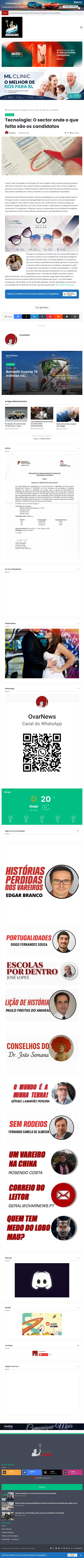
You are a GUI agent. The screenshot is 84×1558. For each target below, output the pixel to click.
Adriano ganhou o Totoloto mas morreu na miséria (35, 1493)
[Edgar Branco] (42, 884)
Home (8, 110)
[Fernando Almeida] (42, 1127)
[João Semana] (42, 1050)
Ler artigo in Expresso (65, 285)
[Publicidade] (42, 678)
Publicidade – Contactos (10, 1539)
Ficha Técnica (6, 1529)
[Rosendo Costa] (42, 1162)
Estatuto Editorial (8, 1532)
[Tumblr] (42, 316)
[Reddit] (58, 316)
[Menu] (81, 28)
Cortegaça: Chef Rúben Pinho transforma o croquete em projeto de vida (25, 374)
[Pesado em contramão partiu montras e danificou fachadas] (8, 1516)
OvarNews (12, 133)
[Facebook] (18, 316)
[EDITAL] (42, 506)
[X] (26, 316)
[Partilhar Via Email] (67, 316)
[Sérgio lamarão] (42, 1092)
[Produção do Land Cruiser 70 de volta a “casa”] (16, 414)
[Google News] (42, 307)
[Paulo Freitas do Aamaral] (42, 1005)
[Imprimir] (75, 316)
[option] (42, 373)
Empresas (15, 110)
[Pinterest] (50, 316)
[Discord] (42, 1280)
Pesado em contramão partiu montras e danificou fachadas (39, 1513)
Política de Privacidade (10, 1536)
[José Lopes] (42, 973)
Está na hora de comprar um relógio (66, 425)
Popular (42, 1487)
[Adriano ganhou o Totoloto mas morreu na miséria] (8, 1496)
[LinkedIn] (34, 316)
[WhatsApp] (42, 738)
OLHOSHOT (78, 1548)
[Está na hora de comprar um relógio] (68, 414)
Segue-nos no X (12, 1366)
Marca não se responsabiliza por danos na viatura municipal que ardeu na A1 (46, 1503)
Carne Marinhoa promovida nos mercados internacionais (42, 424)
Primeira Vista (12, 364)
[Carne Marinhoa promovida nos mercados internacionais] (42, 413)
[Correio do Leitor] (42, 1195)
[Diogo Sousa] (42, 941)
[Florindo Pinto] (42, 1228)
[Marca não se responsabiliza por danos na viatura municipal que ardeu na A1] (8, 1506)
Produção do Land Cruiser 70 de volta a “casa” (15, 425)
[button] (42, 1555)
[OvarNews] (12, 27)
